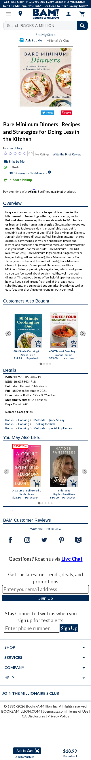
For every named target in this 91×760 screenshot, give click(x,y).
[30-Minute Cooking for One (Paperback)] (28, 331)
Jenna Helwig (14, 148)
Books (9, 420)
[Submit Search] (82, 25)
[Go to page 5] (52, 503)
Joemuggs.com (54, 711)
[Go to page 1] (41, 364)
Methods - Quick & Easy (49, 420)
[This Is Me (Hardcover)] (64, 466)
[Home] (45, 14)
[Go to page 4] (50, 364)
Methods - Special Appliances (53, 428)
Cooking (23, 420)
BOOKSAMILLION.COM (20, 711)
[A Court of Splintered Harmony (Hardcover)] (27, 466)
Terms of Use (78, 711)
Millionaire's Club (58, 40)
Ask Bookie (33, 40)
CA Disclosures (33, 716)
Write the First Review (67, 154)
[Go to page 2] (44, 364)
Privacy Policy (58, 716)
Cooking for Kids (44, 424)
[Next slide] (82, 333)
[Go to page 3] (47, 364)
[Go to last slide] (8, 333)
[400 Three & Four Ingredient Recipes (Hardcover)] (64, 330)
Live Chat (72, 559)
